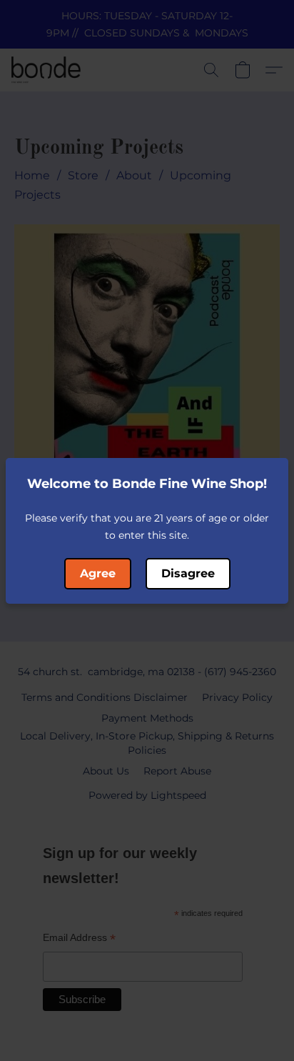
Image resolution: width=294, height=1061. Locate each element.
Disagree (188, 573)
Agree (98, 573)
